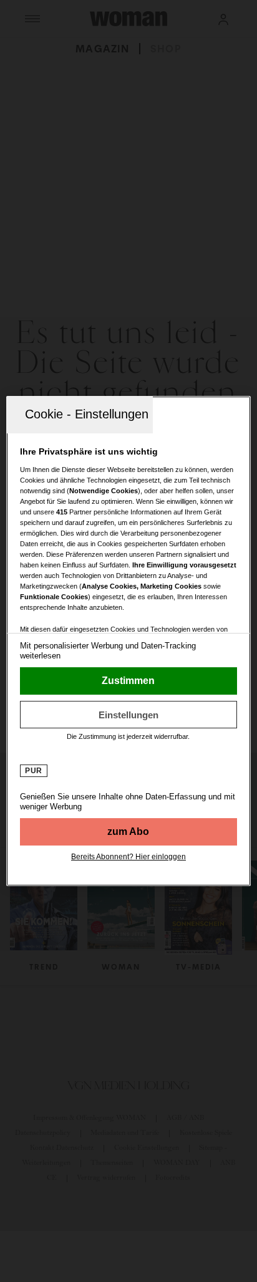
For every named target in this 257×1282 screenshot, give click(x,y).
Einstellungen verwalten (128, 714)
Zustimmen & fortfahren (128, 681)
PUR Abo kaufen (128, 832)
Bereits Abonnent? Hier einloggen (128, 856)
